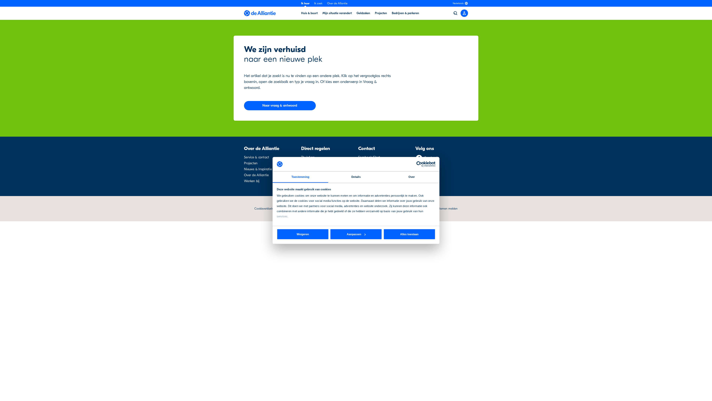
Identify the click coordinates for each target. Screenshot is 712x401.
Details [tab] (356, 176)
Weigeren (303, 234)
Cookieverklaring (264, 208)
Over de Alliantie (337, 3)
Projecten (251, 163)
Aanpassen (354, 234)
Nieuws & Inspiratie (258, 169)
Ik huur (305, 3)
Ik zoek (318, 3)
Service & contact (256, 157)
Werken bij (252, 181)
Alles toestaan (409, 234)
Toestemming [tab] (300, 176)
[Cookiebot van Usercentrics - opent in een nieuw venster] (419, 164)
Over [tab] (411, 176)
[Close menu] (464, 13)
